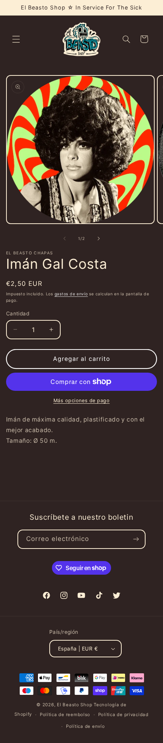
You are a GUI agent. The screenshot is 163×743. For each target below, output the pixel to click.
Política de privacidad (123, 714)
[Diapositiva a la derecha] (98, 238)
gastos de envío (71, 294)
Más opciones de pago (81, 400)
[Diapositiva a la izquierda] (64, 238)
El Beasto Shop (74, 704)
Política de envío (85, 726)
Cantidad (17, 313)
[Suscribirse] (135, 539)
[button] (16, 39)
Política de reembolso (65, 714)
